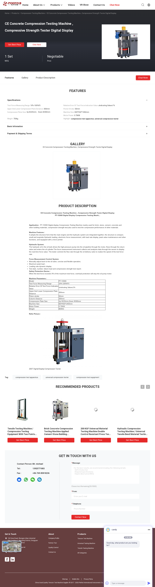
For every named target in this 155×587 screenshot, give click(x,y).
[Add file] (107, 583)
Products (15, 13)
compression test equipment (87, 377)
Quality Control (53, 547)
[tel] (46, 479)
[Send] (149, 583)
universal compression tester (57, 377)
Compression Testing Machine (33, 13)
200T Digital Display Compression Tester (45, 369)
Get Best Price (14, 44)
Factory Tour (52, 543)
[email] (19, 479)
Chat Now (37, 44)
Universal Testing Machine (86, 543)
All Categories (82, 553)
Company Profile (53, 538)
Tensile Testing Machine (86, 548)
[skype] (39, 479)
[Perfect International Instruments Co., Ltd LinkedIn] (12, 559)
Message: (76, 463)
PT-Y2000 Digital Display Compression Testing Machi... (77, 215)
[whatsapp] (26, 479)
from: (74, 491)
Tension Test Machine (85, 538)
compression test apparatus (27, 377)
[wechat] (33, 479)
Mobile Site (75, 579)
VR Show (84, 5)
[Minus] (148, 529)
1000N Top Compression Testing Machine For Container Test (129, 431)
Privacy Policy (88, 579)
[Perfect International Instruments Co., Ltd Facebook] (7, 559)
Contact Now (80, 517)
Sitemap (65, 579)
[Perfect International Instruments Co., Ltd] (12, 4)
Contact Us (52, 552)
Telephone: (76, 504)
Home (7, 13)
